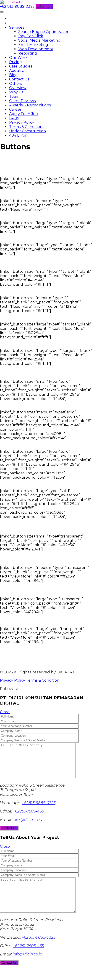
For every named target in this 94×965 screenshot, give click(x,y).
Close (5, 712)
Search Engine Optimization (43, 32)
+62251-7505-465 (28, 811)
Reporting (27, 53)
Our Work (18, 57)
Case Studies (20, 66)
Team (14, 96)
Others (15, 83)
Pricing (15, 62)
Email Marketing (33, 44)
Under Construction (27, 131)
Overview (17, 88)
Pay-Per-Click (30, 36)
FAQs (13, 118)
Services (16, 27)
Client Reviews (22, 101)
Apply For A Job (23, 114)
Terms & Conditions (26, 127)
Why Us (16, 92)
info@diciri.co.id (27, 819)
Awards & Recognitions (30, 105)
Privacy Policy (21, 122)
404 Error (18, 135)
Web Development (35, 49)
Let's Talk (44, 6)
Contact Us (19, 79)
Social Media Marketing (39, 40)
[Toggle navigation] (2, 12)
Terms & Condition (42, 680)
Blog (13, 75)
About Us (17, 70)
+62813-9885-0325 (38, 802)
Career (15, 109)
